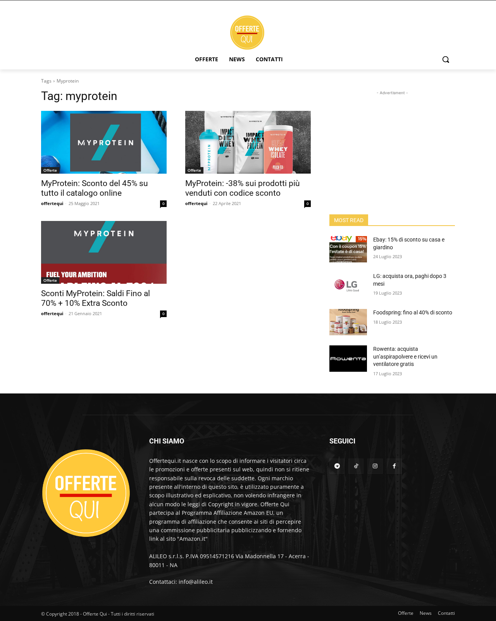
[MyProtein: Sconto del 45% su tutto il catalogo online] (104, 142)
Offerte (50, 170)
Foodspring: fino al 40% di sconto (412, 312)
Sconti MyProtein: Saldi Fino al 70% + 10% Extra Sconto (95, 298)
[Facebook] (394, 466)
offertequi (52, 203)
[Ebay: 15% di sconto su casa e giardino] (348, 249)
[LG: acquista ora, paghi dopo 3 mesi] (348, 286)
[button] (445, 59)
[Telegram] (336, 466)
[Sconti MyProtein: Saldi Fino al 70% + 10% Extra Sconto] (104, 252)
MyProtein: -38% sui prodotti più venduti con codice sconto (242, 188)
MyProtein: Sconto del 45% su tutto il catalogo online (94, 188)
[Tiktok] (355, 466)
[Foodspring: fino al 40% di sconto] (348, 322)
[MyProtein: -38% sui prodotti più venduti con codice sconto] (248, 142)
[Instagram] (374, 466)
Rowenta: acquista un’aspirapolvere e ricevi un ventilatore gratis (405, 356)
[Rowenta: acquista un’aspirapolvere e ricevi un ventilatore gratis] (348, 358)
